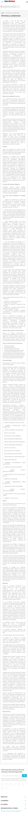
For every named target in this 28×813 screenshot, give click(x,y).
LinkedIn (6, 788)
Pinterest (19, 784)
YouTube (15, 784)
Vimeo (23, 784)
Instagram (2, 788)
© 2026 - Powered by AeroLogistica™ (11, 811)
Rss (10, 784)
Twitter (6, 784)
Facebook (2, 784)
